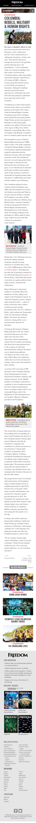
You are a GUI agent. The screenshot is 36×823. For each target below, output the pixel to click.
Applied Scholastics (24, 761)
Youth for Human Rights (25, 750)
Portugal (21, 781)
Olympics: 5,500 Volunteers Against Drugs (26, 560)
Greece (21, 771)
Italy (5, 790)
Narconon (21, 759)
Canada (6, 775)
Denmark (6, 781)
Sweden (21, 786)
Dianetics (6, 746)
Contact (6, 801)
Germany (6, 779)
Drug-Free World (23, 745)
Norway (21, 779)
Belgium (6, 773)
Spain (20, 784)
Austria (6, 771)
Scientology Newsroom (10, 754)
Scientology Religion (9, 752)
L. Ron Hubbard (8, 748)
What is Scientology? (9, 750)
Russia (21, 783)
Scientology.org (8, 745)
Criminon (21, 758)
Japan (20, 773)
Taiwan (21, 788)
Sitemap (6, 797)
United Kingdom (23, 790)
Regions (8, 769)
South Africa (7, 777)
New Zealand (22, 777)
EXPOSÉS (6, 5)
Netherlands (22, 775)
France (6, 784)
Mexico (6, 783)
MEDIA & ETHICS (16, 5)
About (6, 799)
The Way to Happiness (25, 756)
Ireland (6, 786)
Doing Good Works (9, 558)
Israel (5, 788)
